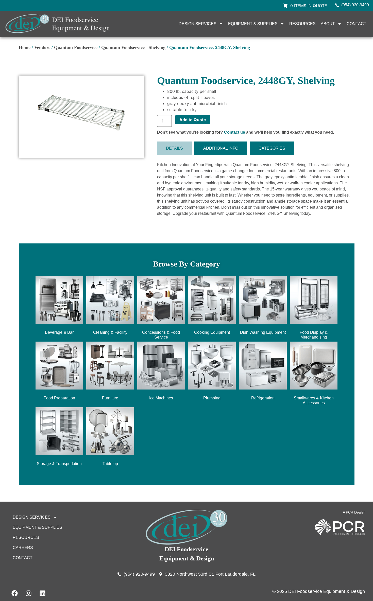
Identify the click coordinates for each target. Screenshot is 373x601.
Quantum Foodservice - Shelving (133, 47)
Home (24, 47)
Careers (23, 547)
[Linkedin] (42, 593)
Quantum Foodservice (75, 47)
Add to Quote (192, 119)
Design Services (197, 24)
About (328, 24)
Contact (356, 24)
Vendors (42, 47)
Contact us (234, 132)
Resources (302, 24)
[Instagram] (28, 593)
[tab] (174, 148)
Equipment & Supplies (253, 24)
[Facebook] (14, 593)
